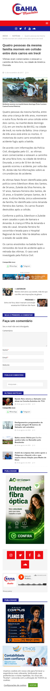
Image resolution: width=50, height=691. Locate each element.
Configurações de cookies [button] (15, 685)
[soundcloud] (34, 28)
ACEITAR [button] (33, 685)
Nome (5, 350)
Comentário (8, 330)
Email (5, 357)
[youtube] (29, 28)
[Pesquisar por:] (25, 384)
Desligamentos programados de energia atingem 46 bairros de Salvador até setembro (29, 424)
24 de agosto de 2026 (24, 404)
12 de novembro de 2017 (14, 72)
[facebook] (25, 28)
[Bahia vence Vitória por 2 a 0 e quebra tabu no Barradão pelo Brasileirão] (8, 440)
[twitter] (20, 28)
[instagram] (16, 28)
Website (6, 365)
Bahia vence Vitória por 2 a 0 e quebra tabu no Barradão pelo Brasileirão (28, 440)
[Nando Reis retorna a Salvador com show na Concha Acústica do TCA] (8, 401)
